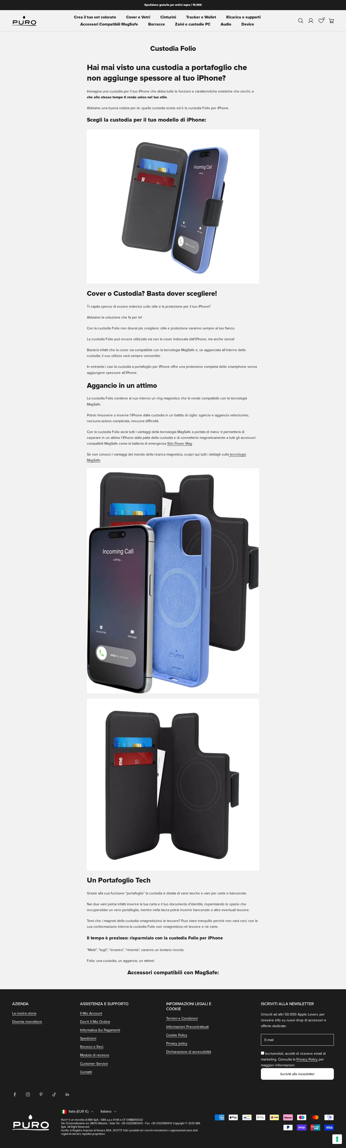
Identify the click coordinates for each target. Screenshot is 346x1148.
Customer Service (94, 1064)
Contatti (86, 1072)
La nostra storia (24, 1013)
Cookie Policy (176, 1035)
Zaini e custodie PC (192, 24)
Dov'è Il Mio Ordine (95, 1022)
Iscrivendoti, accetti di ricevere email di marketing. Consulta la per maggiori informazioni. (293, 1059)
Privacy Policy (307, 1059)
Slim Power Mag (179, 443)
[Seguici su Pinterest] (41, 1094)
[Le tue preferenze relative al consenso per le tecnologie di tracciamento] (337, 1139)
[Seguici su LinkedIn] (67, 1094)
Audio (226, 24)
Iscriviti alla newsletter (297, 1074)
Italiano (106, 1111)
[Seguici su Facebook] (14, 1094)
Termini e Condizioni (182, 1018)
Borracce (156, 24)
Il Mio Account (91, 1013)
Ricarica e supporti (243, 17)
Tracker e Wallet (201, 17)
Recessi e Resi (91, 1047)
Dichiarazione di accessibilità (188, 1052)
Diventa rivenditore (27, 1022)
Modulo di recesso (94, 1055)
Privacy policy (176, 1043)
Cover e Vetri (138, 17)
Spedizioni (88, 1038)
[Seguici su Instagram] (27, 1094)
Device (247, 24)
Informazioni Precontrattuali (187, 1027)
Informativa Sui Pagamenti (100, 1030)
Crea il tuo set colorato (95, 17)
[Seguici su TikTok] (54, 1094)
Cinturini (168, 17)
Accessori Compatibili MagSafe (109, 24)
